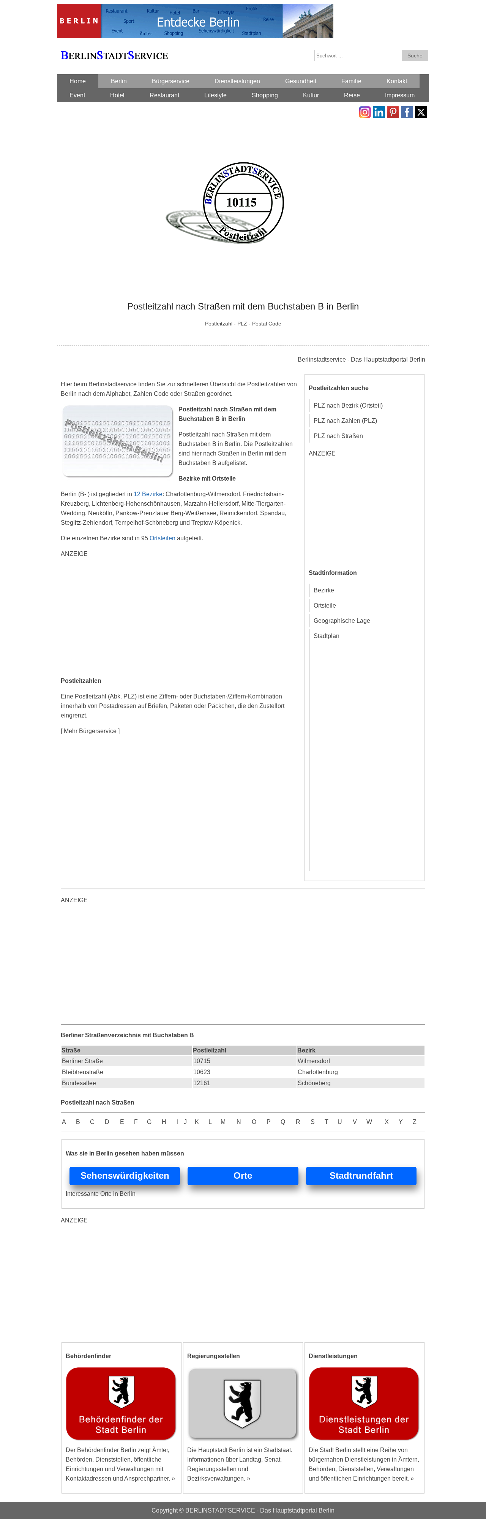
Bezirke (324, 590)
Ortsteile (325, 605)
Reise (352, 95)
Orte (243, 1175)
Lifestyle (215, 95)
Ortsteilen (162, 538)
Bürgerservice (170, 81)
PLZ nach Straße (337, 436)
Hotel (117, 95)
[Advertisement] (182, 618)
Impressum (400, 95)
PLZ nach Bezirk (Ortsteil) (348, 405)
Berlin (119, 81)
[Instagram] (365, 111)
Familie (351, 81)
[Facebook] (407, 111)
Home (77, 81)
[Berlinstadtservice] (195, 8)
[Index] (114, 46)
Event (77, 95)
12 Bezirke (148, 494)
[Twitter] (421, 111)
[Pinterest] (393, 111)
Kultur (311, 95)
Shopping (265, 95)
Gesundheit (300, 81)
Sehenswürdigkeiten (124, 1175)
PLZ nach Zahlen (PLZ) (345, 420)
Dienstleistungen (237, 81)
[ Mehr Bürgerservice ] (90, 731)
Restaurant (164, 95)
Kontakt (397, 81)
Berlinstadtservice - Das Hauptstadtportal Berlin (361, 359)
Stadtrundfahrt (361, 1175)
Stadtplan (326, 636)
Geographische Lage (342, 620)
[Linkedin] (379, 111)
